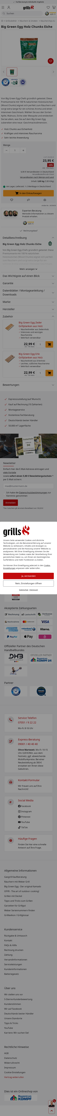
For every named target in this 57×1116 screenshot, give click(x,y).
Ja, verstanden (28, 575)
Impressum (33, 590)
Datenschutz (23, 590)
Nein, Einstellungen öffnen (28, 583)
